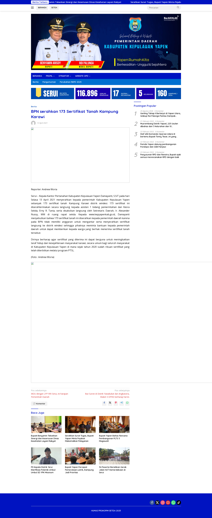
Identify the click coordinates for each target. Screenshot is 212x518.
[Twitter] (157, 502)
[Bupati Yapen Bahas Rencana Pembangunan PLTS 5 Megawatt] (114, 424)
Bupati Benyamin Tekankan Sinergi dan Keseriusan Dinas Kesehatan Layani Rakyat (64, 2)
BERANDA (42, 7)
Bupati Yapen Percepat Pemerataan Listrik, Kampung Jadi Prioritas (79, 470)
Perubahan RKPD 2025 (70, 82)
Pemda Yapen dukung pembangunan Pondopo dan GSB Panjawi (158, 145)
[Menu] (33, 7)
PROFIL (49, 76)
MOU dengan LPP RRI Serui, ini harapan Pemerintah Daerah (49, 393)
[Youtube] (168, 502)
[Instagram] (162, 502)
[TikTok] (178, 502)
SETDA (54, 7)
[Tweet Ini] (110, 403)
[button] (178, 7)
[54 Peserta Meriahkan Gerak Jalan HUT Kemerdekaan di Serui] (114, 456)
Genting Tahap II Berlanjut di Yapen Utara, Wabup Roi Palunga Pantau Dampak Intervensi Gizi (160, 114)
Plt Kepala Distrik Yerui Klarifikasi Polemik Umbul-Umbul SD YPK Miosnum (43, 470)
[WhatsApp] (173, 502)
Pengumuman (49, 82)
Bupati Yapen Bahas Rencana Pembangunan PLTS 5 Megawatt (113, 438)
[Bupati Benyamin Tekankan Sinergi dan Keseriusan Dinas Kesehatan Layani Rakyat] (46, 424)
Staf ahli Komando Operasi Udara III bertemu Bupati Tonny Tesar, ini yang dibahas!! (158, 135)
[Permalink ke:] (33, 122)
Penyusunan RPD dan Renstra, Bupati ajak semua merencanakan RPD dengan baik (160, 155)
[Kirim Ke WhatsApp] (127, 403)
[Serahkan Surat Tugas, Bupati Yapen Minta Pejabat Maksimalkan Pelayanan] (80, 424)
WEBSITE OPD (81, 76)
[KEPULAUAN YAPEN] (106, 41)
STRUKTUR (64, 76)
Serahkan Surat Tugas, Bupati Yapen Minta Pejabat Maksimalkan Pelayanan (154, 2)
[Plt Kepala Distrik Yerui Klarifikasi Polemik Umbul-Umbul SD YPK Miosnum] (46, 456)
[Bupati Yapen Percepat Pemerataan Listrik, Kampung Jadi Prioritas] (80, 456)
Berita (36, 82)
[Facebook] (152, 502)
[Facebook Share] (104, 403)
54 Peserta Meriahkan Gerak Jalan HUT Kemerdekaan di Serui (112, 470)
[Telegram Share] (121, 403)
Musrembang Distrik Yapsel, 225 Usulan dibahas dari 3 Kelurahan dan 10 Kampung (159, 125)
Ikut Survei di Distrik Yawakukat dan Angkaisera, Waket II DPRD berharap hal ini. (107, 393)
